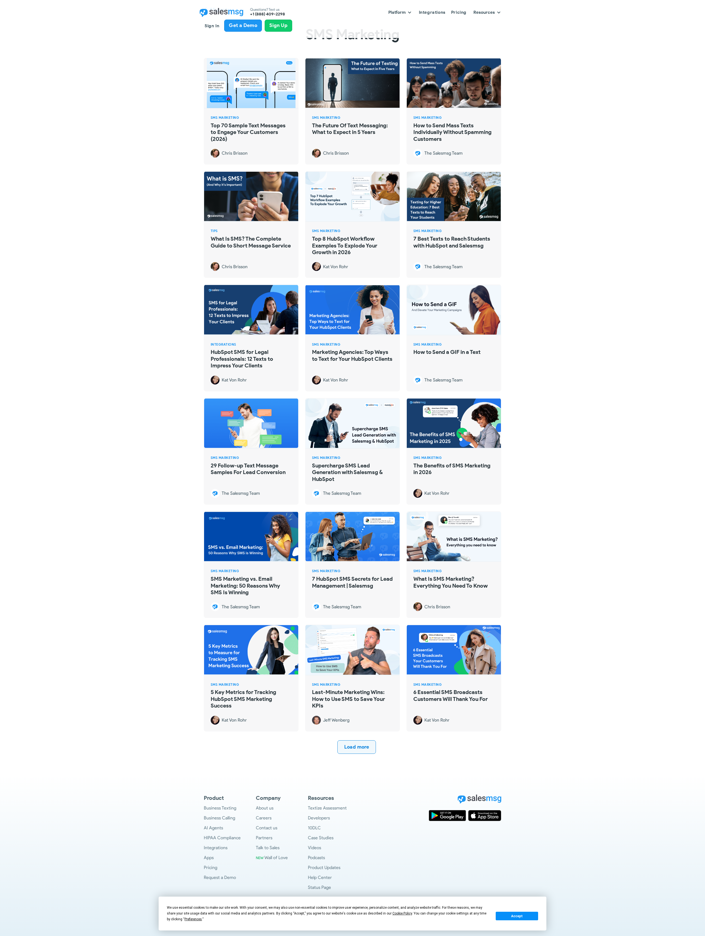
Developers (319, 818)
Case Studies (320, 837)
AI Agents (213, 827)
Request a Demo (220, 877)
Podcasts (316, 857)
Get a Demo (243, 25)
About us (264, 808)
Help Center (320, 877)
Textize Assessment (327, 808)
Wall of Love (272, 857)
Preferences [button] (193, 919)
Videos (314, 847)
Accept (517, 916)
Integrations (432, 12)
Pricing (459, 12)
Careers (264, 818)
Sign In (212, 25)
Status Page (319, 887)
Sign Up (278, 25)
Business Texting (220, 808)
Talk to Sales (268, 847)
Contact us (266, 827)
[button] (400, 12)
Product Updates (324, 867)
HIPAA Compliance (222, 837)
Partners (264, 837)
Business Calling (219, 818)
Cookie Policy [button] (402, 913)
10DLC (314, 827)
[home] (221, 12)
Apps (209, 857)
